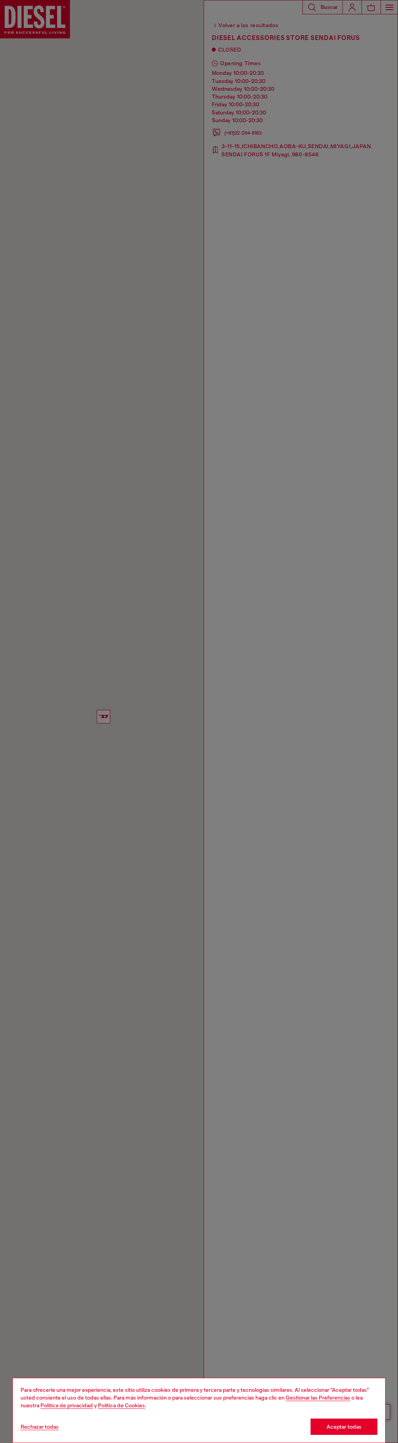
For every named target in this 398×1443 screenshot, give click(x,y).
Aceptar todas (343, 1427)
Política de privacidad (66, 1405)
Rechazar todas (40, 1427)
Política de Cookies (121, 1405)
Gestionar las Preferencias (318, 1398)
